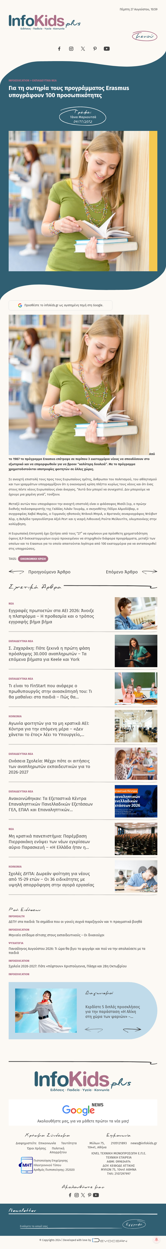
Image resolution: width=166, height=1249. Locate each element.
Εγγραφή (134, 1224)
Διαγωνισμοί (99, 993)
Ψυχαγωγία (16, 943)
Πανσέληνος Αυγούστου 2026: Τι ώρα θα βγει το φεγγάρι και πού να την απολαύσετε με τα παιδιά (77, 951)
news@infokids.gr (144, 1143)
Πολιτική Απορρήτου (58, 1150)
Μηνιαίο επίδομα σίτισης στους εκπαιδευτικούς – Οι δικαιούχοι (56, 935)
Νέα (11, 603)
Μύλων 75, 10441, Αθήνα (97, 1145)
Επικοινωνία (47, 1143)
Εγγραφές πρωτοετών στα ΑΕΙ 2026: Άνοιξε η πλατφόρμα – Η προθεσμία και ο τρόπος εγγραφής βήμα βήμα (51, 616)
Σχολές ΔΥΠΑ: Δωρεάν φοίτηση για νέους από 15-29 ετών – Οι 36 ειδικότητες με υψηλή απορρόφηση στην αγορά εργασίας (51, 879)
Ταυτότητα (69, 1143)
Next (132, 1030)
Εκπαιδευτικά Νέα (44, 80)
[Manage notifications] (156, 1239)
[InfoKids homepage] (45, 22)
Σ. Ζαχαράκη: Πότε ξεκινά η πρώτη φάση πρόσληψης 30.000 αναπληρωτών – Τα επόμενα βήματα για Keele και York (49, 653)
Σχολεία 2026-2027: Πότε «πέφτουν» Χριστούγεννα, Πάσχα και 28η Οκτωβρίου (68, 966)
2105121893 (119, 1143)
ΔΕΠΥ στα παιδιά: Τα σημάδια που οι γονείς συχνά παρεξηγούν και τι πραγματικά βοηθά (75, 922)
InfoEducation (19, 80)
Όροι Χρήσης (36, 1148)
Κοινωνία (15, 716)
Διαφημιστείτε (26, 1143)
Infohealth (17, 916)
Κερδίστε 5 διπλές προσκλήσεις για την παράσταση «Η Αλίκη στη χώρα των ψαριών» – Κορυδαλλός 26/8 (112, 1012)
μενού (145, 36)
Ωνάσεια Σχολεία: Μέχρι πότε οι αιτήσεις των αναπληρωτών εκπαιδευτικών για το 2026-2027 (49, 766)
